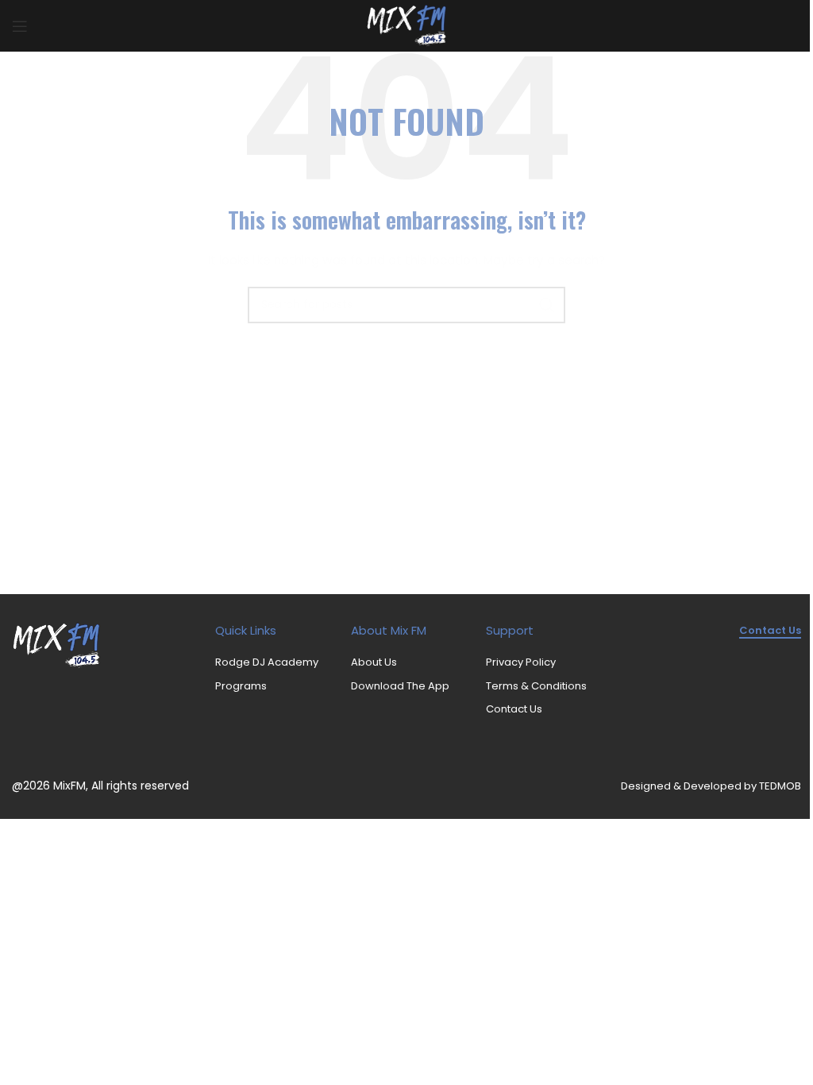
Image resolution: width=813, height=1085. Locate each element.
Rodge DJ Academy (266, 662)
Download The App (400, 685)
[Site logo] (407, 25)
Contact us (770, 631)
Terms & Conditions (536, 685)
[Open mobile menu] (20, 26)
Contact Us (514, 708)
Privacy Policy (521, 662)
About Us (374, 662)
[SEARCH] (547, 305)
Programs (241, 685)
